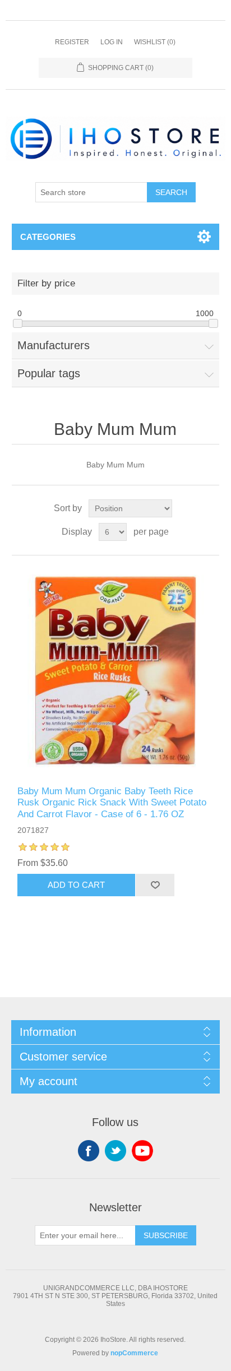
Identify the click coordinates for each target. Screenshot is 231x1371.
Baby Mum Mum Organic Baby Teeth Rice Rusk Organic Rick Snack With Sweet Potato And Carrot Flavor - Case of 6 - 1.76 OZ (111, 802)
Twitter (115, 1150)
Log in (111, 42)
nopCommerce (134, 1353)
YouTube (142, 1150)
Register (72, 42)
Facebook (88, 1150)
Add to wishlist (154, 885)
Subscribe (166, 1235)
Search (171, 192)
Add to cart (76, 885)
